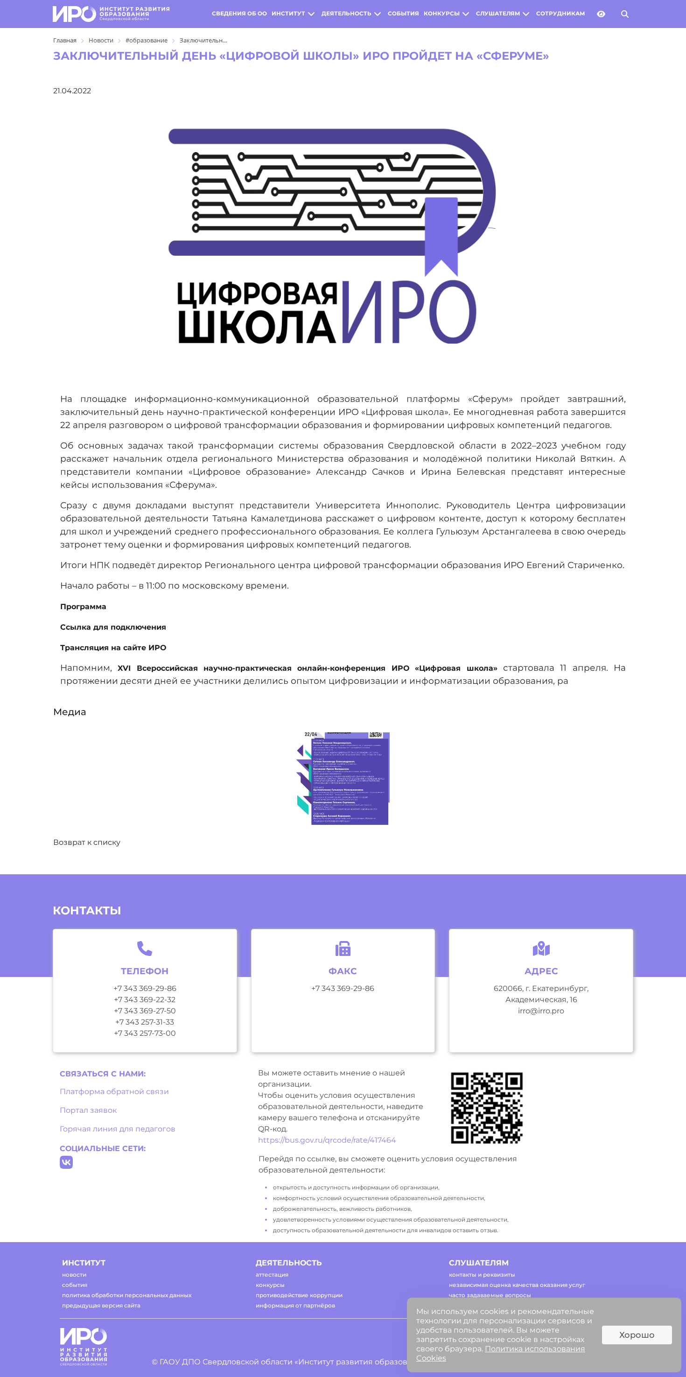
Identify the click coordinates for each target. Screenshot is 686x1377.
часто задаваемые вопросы (490, 1295)
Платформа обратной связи (114, 1091)
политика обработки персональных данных (126, 1295)
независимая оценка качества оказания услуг (517, 1284)
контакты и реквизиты (482, 1274)
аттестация (272, 1274)
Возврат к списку (86, 842)
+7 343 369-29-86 (144, 988)
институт (288, 13)
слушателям (498, 13)
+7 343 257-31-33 (144, 1022)
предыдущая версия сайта (101, 1305)
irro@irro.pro (541, 1010)
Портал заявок (88, 1110)
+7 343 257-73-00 (145, 1033)
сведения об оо (239, 13)
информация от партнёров (295, 1305)
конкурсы (442, 13)
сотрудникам (560, 13)
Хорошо (637, 1335)
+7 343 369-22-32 (144, 999)
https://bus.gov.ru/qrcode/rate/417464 (327, 1140)
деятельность (346, 13)
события (403, 13)
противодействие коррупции (299, 1295)
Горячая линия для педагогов (117, 1128)
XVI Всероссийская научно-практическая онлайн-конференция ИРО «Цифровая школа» (307, 668)
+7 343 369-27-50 (145, 1010)
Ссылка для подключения (113, 627)
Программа (83, 606)
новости (74, 1274)
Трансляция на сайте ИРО (113, 647)
